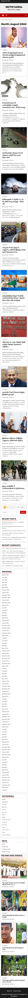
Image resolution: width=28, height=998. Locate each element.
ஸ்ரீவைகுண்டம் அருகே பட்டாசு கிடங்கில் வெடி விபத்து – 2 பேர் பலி (13, 201)
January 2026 (5, 592)
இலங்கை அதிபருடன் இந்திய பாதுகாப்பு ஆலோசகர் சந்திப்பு (12, 439)
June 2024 (4, 640)
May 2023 (4, 673)
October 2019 (5, 782)
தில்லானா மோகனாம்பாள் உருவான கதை (16, 548)
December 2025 (6, 595)
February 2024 (5, 651)
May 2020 (4, 765)
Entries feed (5, 846)
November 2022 (6, 689)
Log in (3, 844)
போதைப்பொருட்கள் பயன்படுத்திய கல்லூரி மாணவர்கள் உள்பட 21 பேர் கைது (13, 105)
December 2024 (6, 625)
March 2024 (5, 648)
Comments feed (6, 849)
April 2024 (4, 645)
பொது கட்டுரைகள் (6, 835)
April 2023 (4, 676)
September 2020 (6, 754)
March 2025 (5, 618)
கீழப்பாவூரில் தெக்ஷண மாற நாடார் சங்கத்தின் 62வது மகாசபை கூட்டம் (13, 883)
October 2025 (5, 600)
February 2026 (5, 590)
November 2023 (6, 658)
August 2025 (5, 605)
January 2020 (5, 775)
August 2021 (5, 727)
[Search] (26, 15)
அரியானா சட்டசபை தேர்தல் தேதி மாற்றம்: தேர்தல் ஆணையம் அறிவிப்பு (13, 344)
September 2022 (6, 694)
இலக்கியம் (4, 807)
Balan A (12, 60)
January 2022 (5, 714)
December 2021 (6, 716)
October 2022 (5, 691)
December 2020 (6, 747)
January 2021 (5, 744)
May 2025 (4, 613)
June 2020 (4, 762)
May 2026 (4, 582)
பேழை (3, 832)
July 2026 (4, 577)
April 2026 (4, 585)
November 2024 (6, 628)
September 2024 (6, 633)
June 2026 (4, 580)
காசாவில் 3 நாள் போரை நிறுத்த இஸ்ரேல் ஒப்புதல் (13, 393)
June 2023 (4, 671)
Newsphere (22, 994)
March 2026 (5, 587)
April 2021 (4, 737)
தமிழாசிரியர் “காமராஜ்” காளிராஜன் (14, 565)
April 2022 (4, 706)
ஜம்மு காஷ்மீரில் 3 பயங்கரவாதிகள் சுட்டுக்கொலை (13, 487)
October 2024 (5, 630)
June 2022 (4, 701)
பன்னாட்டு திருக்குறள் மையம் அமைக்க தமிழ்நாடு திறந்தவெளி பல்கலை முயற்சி (13, 55)
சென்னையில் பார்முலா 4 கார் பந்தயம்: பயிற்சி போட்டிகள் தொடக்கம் (12, 155)
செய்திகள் (4, 49)
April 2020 (4, 767)
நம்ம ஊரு (4, 824)
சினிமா (4, 814)
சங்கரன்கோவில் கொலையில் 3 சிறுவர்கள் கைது (13, 530)
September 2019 (6, 785)
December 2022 (6, 686)
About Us (9, 991)
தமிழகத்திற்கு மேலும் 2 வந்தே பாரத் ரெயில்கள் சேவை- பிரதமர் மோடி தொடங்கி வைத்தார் (13, 298)
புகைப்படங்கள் (5, 829)
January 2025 (5, 623)
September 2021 (6, 724)
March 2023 (5, 678)
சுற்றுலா (4, 817)
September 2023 (6, 663)
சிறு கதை (4, 812)
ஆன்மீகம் (4, 804)
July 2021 (4, 729)
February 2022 (5, 711)
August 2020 (5, 757)
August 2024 (5, 635)
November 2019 (6, 780)
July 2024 (4, 638)
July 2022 (4, 699)
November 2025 (6, 597)
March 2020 (5, 770)
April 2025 (4, 615)
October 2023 (5, 661)
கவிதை (4, 809)
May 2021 (4, 734)
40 (18, 507)
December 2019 (6, 777)
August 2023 (5, 666)
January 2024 (5, 653)
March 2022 (5, 709)
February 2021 (5, 742)
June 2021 (4, 732)
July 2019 (4, 790)
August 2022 (5, 696)
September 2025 (6, 602)
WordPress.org (6, 851)
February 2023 (5, 681)
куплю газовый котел (7, 561)
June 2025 (4, 610)
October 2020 (5, 752)
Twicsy (4, 551)
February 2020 (5, 772)
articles (4, 799)
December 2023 (6, 656)
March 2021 (5, 739)
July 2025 (4, 608)
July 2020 (4, 760)
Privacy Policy (17, 991)
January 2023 (5, 684)
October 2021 (5, 721)
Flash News (5, 802)
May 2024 (4, 643)
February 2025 (5, 620)
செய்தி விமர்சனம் (6, 819)
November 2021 (6, 719)
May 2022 (4, 704)
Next (22, 507)
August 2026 (5, 575)
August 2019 (5, 787)
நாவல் (3, 827)
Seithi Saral (14, 6)
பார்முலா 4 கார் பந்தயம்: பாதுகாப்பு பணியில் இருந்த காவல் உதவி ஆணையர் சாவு (14, 249)
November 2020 (6, 749)
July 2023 (4, 668)
